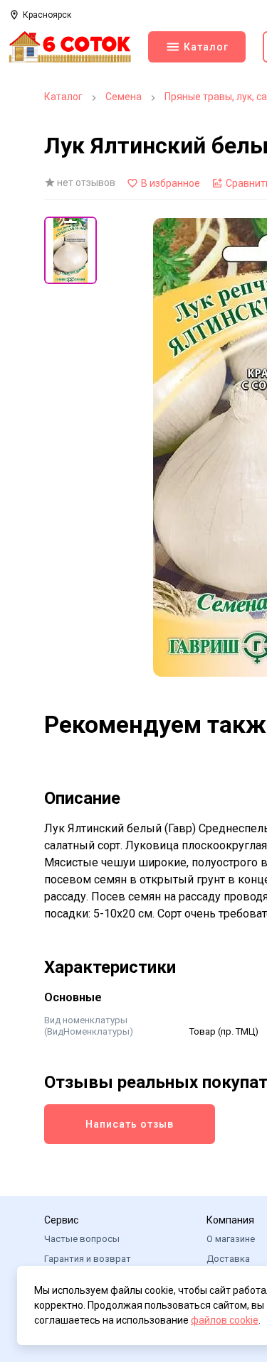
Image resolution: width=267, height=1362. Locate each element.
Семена (123, 96)
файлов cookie (224, 1320)
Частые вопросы (82, 1238)
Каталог (63, 96)
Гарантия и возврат (87, 1258)
